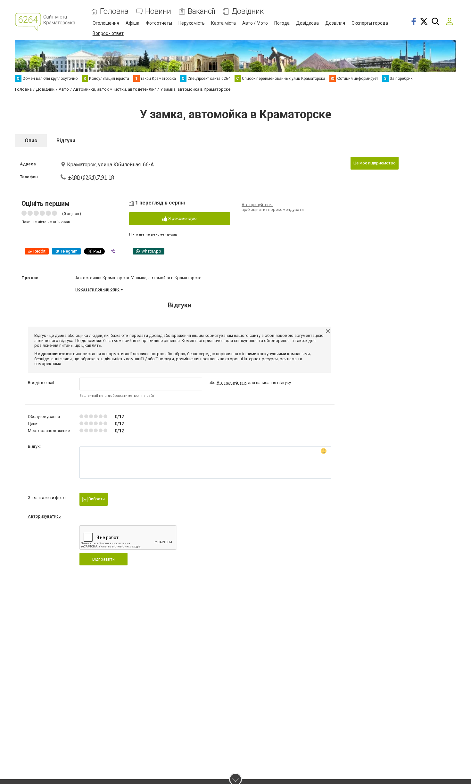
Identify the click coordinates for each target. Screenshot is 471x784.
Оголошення (106, 23)
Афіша (132, 23)
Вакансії (201, 11)
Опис (31, 141)
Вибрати (96, 498)
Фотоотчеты (159, 23)
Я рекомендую (182, 218)
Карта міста (223, 23)
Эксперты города (369, 23)
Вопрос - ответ (108, 33)
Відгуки (65, 141)
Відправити (103, 559)
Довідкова (307, 23)
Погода (282, 23)
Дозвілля (335, 23)
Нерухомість (191, 23)
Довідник (248, 11)
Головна (114, 11)
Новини (158, 11)
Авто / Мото (255, 23)
